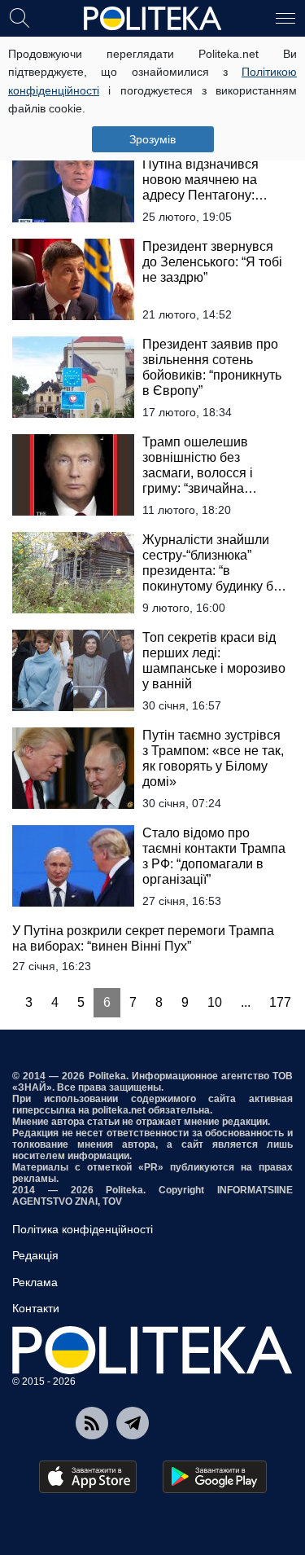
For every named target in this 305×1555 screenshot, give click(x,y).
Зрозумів (152, 139)
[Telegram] (132, 1423)
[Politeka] (153, 19)
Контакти (35, 1308)
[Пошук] (19, 17)
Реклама (35, 1282)
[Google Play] (215, 1477)
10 (214, 1002)
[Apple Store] (87, 1477)
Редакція (35, 1255)
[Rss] (92, 1423)
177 (280, 1002)
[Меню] (285, 17)
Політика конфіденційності (82, 1229)
